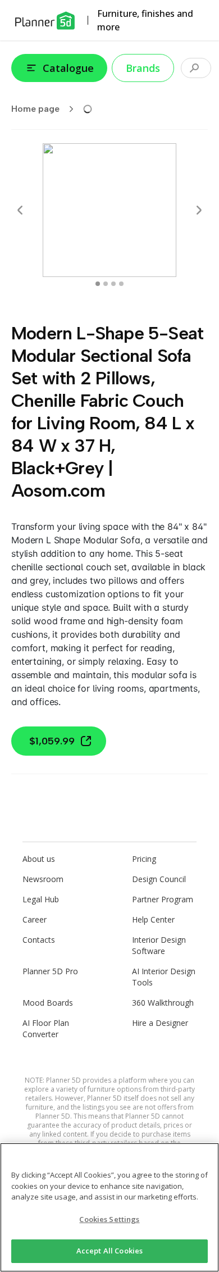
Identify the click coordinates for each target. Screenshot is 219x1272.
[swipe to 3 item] (121, 283)
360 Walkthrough (163, 1002)
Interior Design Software (159, 945)
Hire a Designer (160, 1022)
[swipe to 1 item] (105, 283)
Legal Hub (40, 899)
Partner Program (162, 899)
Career (34, 919)
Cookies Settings (109, 1219)
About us (38, 858)
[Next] (199, 210)
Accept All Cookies (109, 1251)
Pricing (144, 858)
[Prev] (20, 210)
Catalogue (68, 68)
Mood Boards (47, 1002)
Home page (35, 108)
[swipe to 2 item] (113, 283)
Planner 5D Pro (50, 971)
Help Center (153, 919)
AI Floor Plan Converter (45, 1028)
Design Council (159, 879)
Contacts (38, 939)
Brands (143, 68)
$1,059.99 (52, 741)
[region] (109, 1207)
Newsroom (42, 879)
